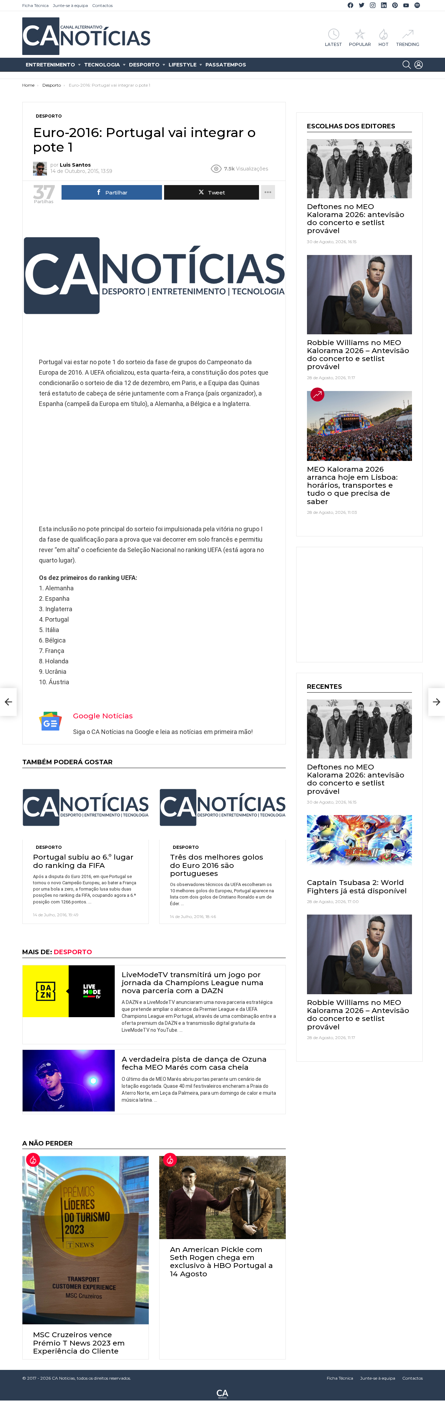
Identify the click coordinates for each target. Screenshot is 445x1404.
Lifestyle (182, 65)
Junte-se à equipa (70, 5)
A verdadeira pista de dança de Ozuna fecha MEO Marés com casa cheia (194, 1063)
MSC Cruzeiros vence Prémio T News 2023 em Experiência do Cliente (79, 1342)
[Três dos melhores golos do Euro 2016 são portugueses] (222, 807)
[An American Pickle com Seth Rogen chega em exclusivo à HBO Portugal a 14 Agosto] (222, 1197)
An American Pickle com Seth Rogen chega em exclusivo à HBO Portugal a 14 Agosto (221, 1261)
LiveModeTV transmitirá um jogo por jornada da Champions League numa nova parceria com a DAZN (193, 982)
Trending (407, 44)
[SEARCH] (407, 65)
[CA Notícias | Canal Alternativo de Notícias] (222, 1394)
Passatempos (225, 65)
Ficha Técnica (35, 5)
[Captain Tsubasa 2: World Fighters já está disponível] (359, 844)
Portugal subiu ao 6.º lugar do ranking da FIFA (83, 861)
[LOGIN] (418, 65)
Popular (360, 44)
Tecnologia (102, 65)
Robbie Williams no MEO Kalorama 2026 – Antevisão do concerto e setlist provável (358, 354)
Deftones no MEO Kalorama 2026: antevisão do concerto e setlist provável (355, 218)
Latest (333, 44)
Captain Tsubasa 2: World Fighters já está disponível (357, 886)
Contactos (102, 5)
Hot (384, 44)
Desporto (144, 65)
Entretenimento (50, 65)
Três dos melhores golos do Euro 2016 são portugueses (216, 865)
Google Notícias (103, 715)
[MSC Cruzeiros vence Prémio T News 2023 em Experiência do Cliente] (85, 1240)
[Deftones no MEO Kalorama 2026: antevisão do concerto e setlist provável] (359, 168)
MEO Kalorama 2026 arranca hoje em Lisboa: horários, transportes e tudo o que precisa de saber (352, 485)
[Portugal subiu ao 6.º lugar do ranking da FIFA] (85, 807)
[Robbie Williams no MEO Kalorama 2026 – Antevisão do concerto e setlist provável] (359, 294)
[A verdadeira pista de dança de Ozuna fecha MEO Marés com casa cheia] (69, 1080)
